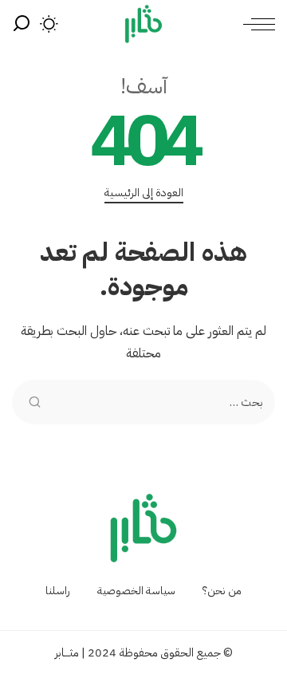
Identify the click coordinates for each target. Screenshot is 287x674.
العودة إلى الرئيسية (143, 193)
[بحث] (21, 24)
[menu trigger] (255, 24)
